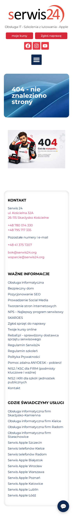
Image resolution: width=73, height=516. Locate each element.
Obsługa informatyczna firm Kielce (34, 421)
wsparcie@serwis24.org (26, 257)
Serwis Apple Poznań (24, 478)
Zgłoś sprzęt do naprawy (27, 323)
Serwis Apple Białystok (25, 460)
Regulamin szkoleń (23, 351)
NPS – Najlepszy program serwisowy (35, 312)
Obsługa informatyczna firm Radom (35, 427)
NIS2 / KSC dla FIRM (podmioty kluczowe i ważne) (31, 370)
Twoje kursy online (22, 329)
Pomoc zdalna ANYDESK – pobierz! (35, 363)
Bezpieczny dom (21, 288)
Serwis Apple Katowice (25, 484)
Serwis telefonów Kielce (26, 448)
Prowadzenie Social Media (28, 300)
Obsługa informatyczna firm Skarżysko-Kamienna (29, 413)
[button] (36, 60)
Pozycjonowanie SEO (24, 294)
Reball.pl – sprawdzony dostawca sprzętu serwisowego (33, 337)
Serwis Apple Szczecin (25, 442)
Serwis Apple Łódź (22, 495)
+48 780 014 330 (20, 225)
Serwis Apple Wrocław (25, 466)
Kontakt (14, 388)
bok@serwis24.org (22, 252)
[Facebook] (28, 46)
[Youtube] (45, 46)
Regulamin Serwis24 (24, 345)
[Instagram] (36, 46)
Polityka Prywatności (24, 357)
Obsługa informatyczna (26, 282)
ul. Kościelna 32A (20, 213)
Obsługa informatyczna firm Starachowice (29, 435)
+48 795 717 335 (19, 230)
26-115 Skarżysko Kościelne (28, 217)
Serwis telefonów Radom (27, 454)
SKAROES (15, 318)
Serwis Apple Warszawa (26, 472)
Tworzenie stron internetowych (32, 306)
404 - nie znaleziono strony (29, 95)
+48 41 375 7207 (20, 245)
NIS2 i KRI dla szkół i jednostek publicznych (31, 380)
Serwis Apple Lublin (23, 489)
